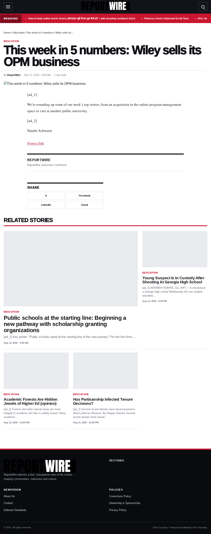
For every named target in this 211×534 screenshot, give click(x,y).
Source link (35, 143)
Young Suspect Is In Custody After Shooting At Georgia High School (173, 280)
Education (18, 32)
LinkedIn (46, 205)
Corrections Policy (120, 496)
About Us (9, 496)
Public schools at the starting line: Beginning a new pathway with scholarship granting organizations (65, 324)
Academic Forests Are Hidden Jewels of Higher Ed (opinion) (30, 401)
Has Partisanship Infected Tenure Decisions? (103, 401)
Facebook (84, 195)
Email (84, 205)
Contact (8, 503)
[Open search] (203, 6)
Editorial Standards (15, 510)
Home (7, 32)
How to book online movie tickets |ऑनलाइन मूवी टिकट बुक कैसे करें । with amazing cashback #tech (81, 18)
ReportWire (14, 75)
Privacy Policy (118, 510)
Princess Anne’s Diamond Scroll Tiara (166, 18)
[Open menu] (8, 6)
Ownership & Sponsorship (124, 503)
